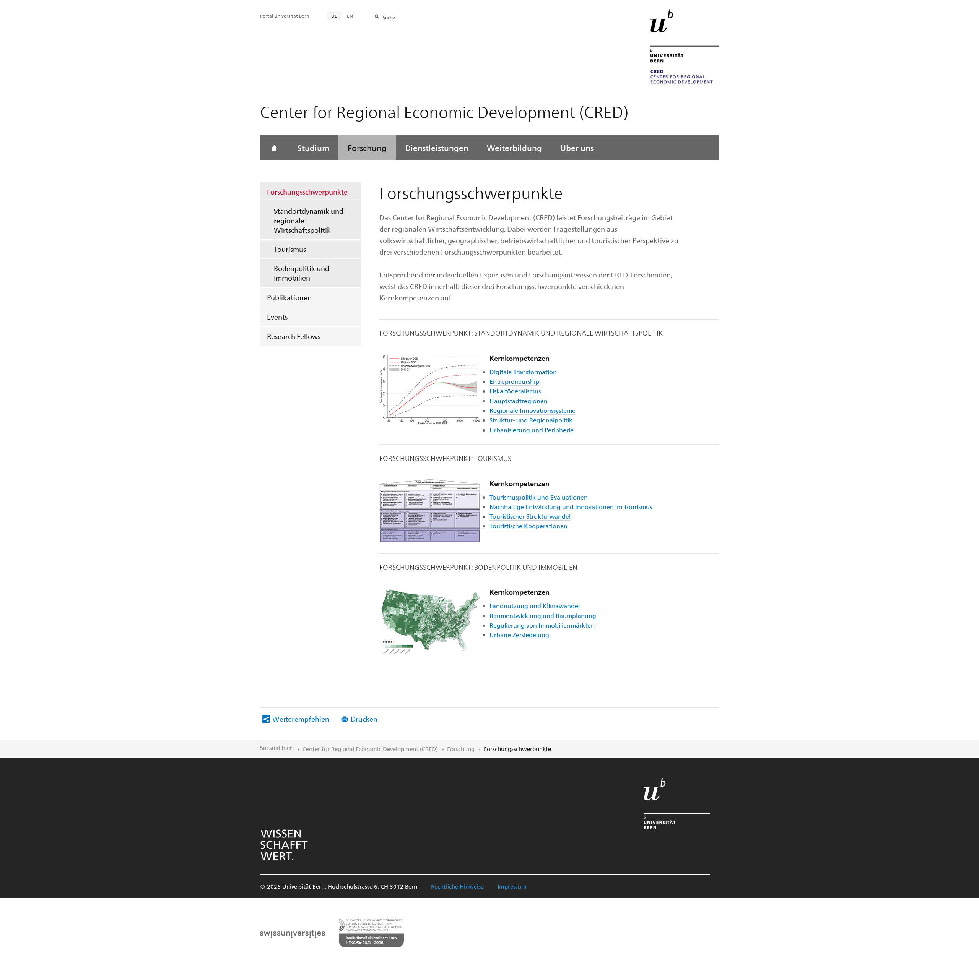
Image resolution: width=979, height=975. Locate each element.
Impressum (512, 886)
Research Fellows (293, 336)
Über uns (577, 147)
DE (334, 16)
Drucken (364, 719)
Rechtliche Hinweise (457, 886)
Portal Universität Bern (284, 16)
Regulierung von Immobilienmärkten (542, 625)
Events (277, 316)
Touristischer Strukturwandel (530, 516)
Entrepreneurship (514, 381)
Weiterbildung (514, 147)
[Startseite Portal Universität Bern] (684, 46)
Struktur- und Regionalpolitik (531, 420)
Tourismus (290, 249)
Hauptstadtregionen (519, 401)
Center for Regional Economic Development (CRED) (370, 749)
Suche (389, 17)
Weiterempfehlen (300, 719)
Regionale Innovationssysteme (533, 410)
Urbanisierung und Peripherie (532, 430)
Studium (313, 147)
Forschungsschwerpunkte (307, 191)
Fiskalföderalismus (515, 391)
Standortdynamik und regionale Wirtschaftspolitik (308, 220)
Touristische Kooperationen (529, 526)
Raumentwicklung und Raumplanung (543, 616)
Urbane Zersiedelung (519, 635)
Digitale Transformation (523, 372)
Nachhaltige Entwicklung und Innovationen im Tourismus (571, 507)
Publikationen (289, 297)
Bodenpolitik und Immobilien (301, 272)
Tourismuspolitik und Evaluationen (539, 497)
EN (350, 16)
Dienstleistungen (436, 147)
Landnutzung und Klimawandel (535, 606)
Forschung (367, 147)
